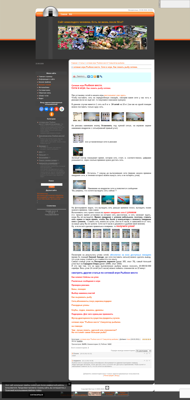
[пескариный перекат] (76, 237)
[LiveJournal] (101, 76)
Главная (64, 14)
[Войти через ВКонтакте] (46, 109)
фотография (43, 157)
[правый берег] (134, 237)
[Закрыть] (159, 7)
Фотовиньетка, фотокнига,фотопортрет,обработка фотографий (50, 195)
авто (40, 152)
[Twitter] (91, 76)
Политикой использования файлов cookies (23, 390)
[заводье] (104, 250)
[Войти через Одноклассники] (51, 114)
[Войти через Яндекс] (56, 109)
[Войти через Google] (61, 109)
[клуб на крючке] (134, 250)
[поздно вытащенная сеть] (93, 204)
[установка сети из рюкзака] (104, 120)
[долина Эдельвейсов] (114, 250)
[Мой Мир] (98, 76)
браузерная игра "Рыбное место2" (52, 136)
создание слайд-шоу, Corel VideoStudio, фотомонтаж (50, 198)
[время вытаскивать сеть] (79, 173)
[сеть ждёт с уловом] (123, 204)
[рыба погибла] (137, 204)
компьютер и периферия (48, 163)
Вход (117, 375)
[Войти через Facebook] (51, 109)
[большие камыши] (96, 237)
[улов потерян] (108, 204)
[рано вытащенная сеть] (79, 204)
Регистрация (109, 375)
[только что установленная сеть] (117, 120)
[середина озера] (85, 250)
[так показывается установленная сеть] (134, 120)
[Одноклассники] (94, 76)
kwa (128, 339)
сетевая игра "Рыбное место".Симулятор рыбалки (96, 322)
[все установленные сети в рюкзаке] (77, 141)
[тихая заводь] (86, 237)
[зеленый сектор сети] (77, 155)
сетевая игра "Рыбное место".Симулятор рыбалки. (105, 63)
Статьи (81, 63)
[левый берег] (125, 237)
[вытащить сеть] (79, 188)
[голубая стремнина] (95, 250)
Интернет (42, 146)
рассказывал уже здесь (115, 95)
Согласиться (36, 395)
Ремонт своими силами (48, 160)
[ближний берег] (115, 237)
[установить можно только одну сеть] (90, 120)
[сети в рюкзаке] (77, 120)
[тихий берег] (76, 250)
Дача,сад (42, 155)
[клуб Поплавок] (124, 250)
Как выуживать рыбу (82, 297)
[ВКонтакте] (88, 76)
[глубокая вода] (105, 237)
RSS (70, 14)
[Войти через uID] (41, 109)
